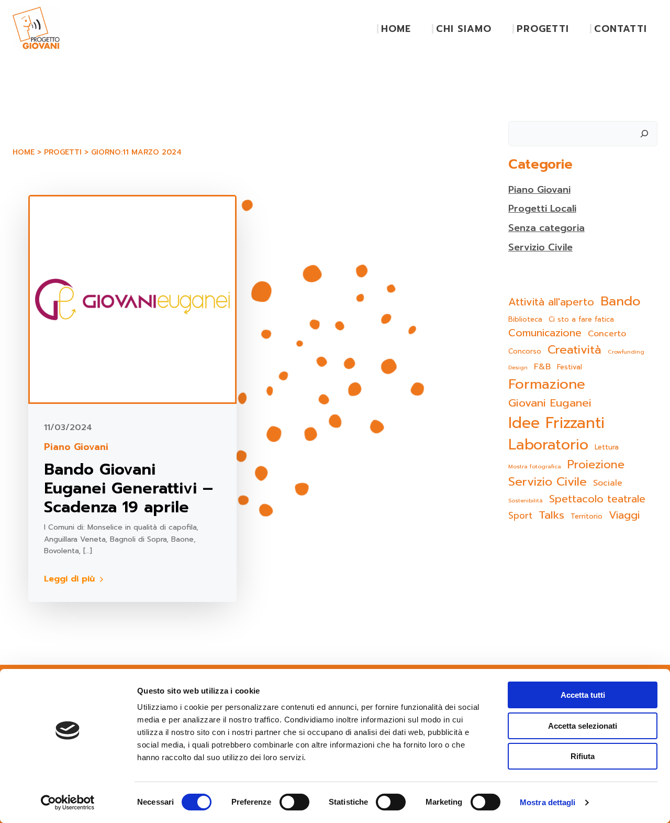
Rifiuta (583, 756)
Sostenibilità (525, 500)
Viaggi (624, 515)
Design (518, 367)
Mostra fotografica (534, 466)
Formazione (546, 384)
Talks (551, 515)
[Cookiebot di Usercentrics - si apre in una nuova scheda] (68, 802)
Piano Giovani (76, 447)
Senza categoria (546, 228)
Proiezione (595, 464)
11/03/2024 (68, 427)
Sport (520, 515)
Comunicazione (545, 333)
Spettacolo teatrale (597, 499)
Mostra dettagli (548, 802)
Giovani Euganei (549, 403)
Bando (620, 301)
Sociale (607, 483)
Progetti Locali (542, 208)
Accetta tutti (583, 694)
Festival (569, 367)
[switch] (294, 801)
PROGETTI (543, 29)
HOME (396, 29)
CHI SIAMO (464, 29)
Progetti (63, 152)
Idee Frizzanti (556, 422)
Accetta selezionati (582, 725)
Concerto (607, 334)
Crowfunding (626, 351)
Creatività (574, 349)
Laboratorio (548, 445)
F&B (542, 367)
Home (24, 152)
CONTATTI (620, 29)
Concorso (524, 351)
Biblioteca (525, 319)
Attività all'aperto (551, 302)
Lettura (607, 447)
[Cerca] (644, 134)
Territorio (586, 516)
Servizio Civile (540, 247)
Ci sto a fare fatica (581, 319)
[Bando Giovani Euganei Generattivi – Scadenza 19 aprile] (132, 298)
